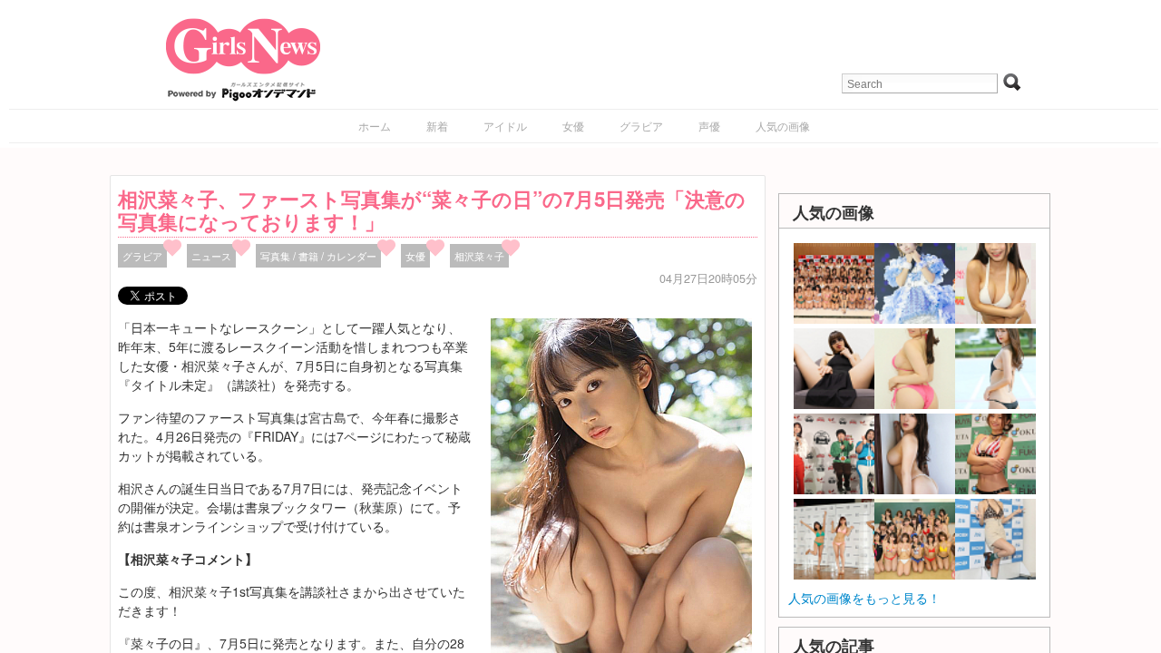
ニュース (211, 256)
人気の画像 (783, 125)
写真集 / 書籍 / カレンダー (318, 256)
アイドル (505, 125)
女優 (573, 125)
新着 (437, 125)
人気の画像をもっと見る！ (864, 598)
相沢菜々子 (479, 256)
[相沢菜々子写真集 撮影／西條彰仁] (621, 510)
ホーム (374, 125)
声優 (709, 125)
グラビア (641, 125)
